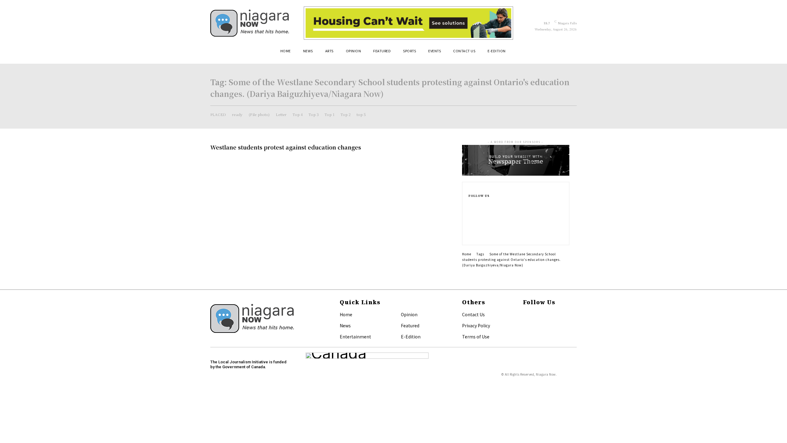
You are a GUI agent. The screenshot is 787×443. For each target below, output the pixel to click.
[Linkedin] (470, 224)
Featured (410, 325)
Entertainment (355, 336)
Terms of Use (475, 336)
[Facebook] (470, 204)
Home (466, 254)
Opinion (409, 314)
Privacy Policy (476, 325)
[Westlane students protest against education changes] (412, 164)
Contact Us (473, 314)
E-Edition (411, 336)
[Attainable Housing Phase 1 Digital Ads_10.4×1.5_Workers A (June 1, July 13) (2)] (408, 23)
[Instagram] (470, 214)
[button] (569, 53)
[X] (470, 234)
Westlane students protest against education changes (285, 147)
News (345, 325)
